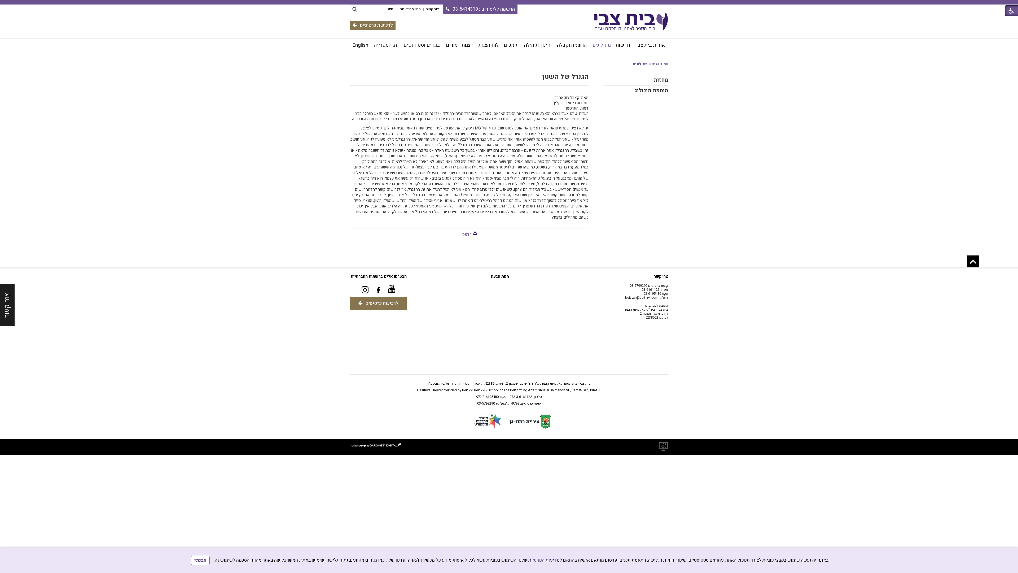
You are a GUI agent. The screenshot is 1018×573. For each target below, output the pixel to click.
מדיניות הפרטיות (544, 560)
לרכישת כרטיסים (376, 25)
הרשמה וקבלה (572, 45)
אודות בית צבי (650, 45)
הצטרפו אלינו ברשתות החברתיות (379, 276)
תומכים (511, 45)
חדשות (623, 45)
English (360, 45)
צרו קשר (661, 276)
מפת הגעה (500, 276)
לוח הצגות (489, 45)
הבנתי (200, 560)
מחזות (661, 80)
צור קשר (7, 305)
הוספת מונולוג (651, 90)
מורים (452, 45)
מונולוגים (602, 45)
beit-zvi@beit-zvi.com (641, 297)
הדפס (467, 234)
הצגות (467, 45)
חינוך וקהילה (537, 45)
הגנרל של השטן (565, 77)
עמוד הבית (660, 64)
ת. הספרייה (385, 45)
